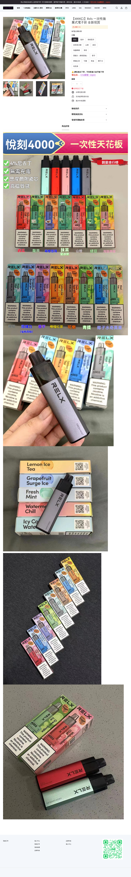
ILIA (80, 8)
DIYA (104, 8)
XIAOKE (97, 8)
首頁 (18, 8)
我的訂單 (5, 841)
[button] (117, 8)
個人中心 (37, 841)
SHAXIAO (88, 8)
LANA (74, 8)
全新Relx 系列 (38, 8)
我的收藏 (37, 847)
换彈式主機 (58, 8)
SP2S (67, 8)
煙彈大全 (49, 8)
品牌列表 (37, 850)
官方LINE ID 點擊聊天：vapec (100, 2)
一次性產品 (26, 8)
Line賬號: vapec (88, 75)
